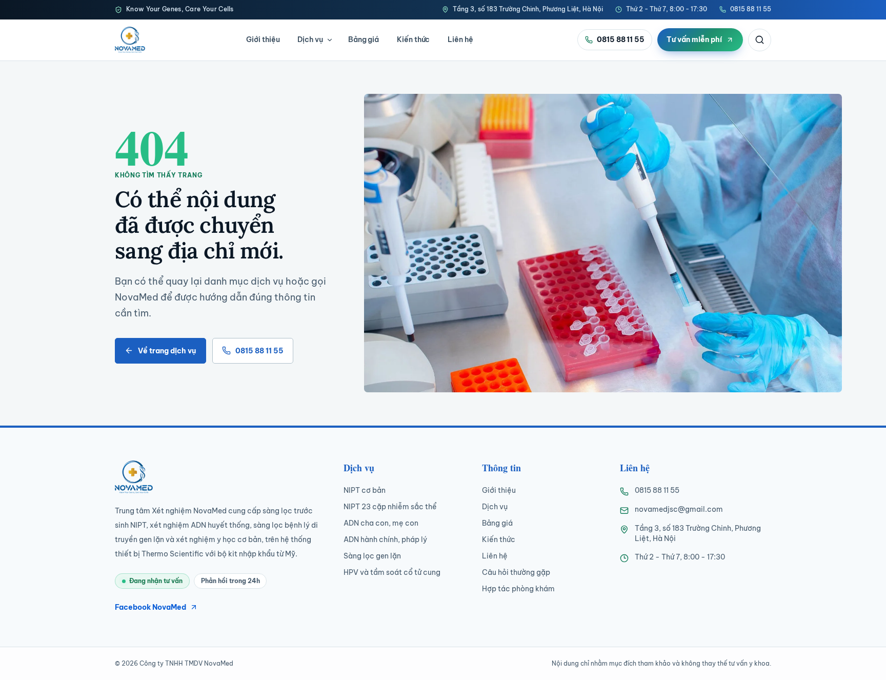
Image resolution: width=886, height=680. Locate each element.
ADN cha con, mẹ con (381, 523)
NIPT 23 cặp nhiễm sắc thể (390, 506)
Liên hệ (460, 39)
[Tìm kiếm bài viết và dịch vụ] (759, 40)
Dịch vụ (310, 39)
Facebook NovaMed (150, 607)
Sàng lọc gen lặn (372, 556)
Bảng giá (363, 39)
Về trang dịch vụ (167, 350)
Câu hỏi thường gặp (516, 572)
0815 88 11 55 (750, 9)
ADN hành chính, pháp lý (385, 539)
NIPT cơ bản (365, 490)
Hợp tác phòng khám (518, 588)
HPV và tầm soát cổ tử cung (392, 572)
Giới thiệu (262, 39)
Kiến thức (413, 39)
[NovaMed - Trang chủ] (130, 39)
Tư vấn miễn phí (694, 39)
